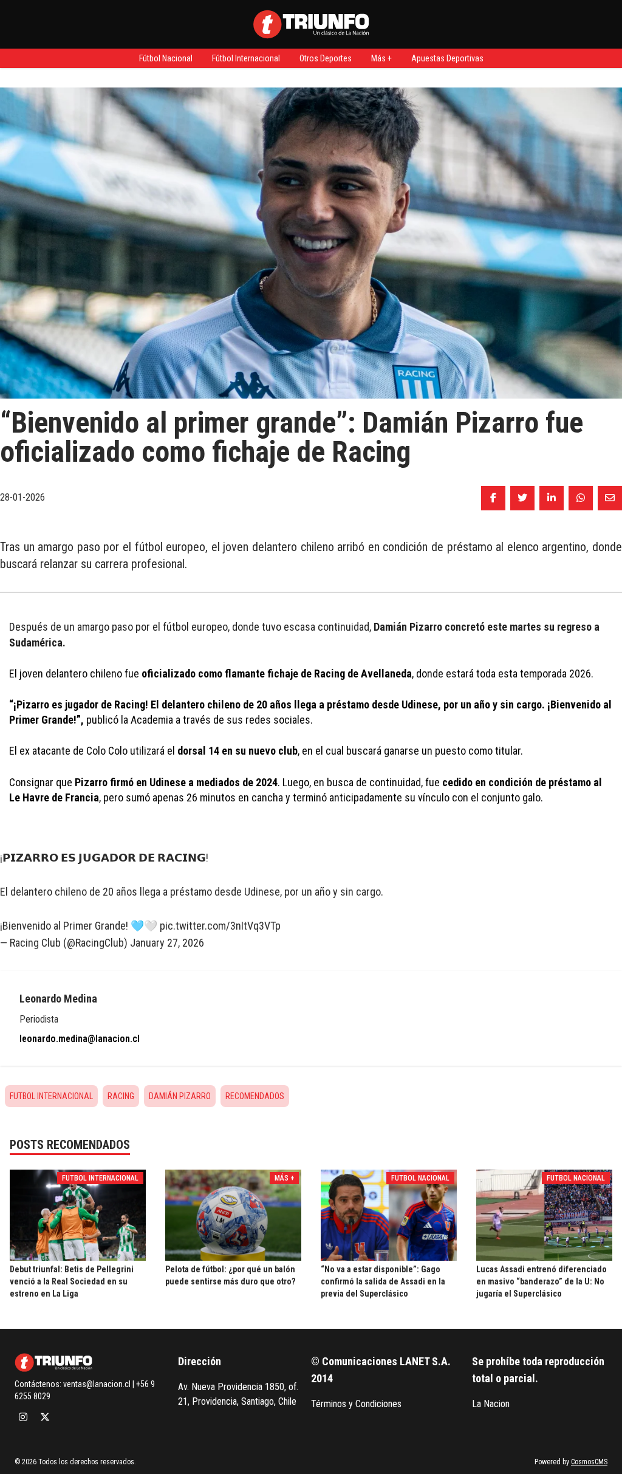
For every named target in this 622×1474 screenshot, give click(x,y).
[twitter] (522, 498)
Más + (381, 58)
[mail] (610, 498)
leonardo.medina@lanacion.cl (79, 1038)
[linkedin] (551, 498)
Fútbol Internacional (246, 58)
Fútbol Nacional (166, 58)
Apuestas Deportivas (447, 58)
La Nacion (491, 1404)
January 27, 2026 (167, 942)
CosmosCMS (589, 1462)
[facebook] (493, 498)
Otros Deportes (325, 58)
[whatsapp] (581, 498)
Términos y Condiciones (356, 1404)
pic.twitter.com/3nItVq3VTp (220, 925)
